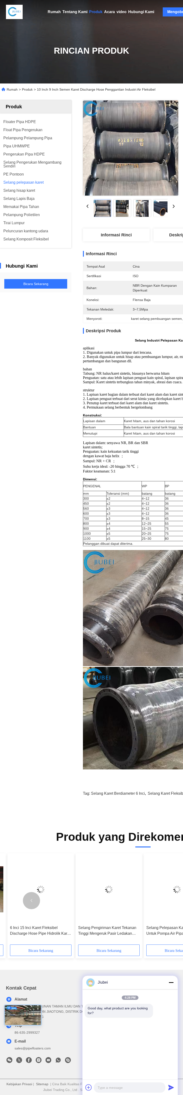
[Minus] (171, 982)
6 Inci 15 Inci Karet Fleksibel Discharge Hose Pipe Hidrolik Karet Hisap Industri (40, 931)
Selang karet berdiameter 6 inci (118, 793)
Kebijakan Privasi (19, 1084)
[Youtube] (48, 1061)
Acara (109, 12)
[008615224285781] (58, 1061)
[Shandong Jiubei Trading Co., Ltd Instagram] (38, 1061)
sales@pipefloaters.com (33, 1048)
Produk (95, 12)
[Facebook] (28, 1061)
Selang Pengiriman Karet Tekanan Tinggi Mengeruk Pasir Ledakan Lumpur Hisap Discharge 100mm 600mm (107, 931)
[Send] (171, 1087)
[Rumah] (14, 12)
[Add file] (88, 1087)
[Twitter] (19, 1061)
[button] (31, 900)
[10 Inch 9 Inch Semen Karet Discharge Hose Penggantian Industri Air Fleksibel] (130, 148)
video (122, 12)
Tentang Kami (74, 12)
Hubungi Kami (141, 12)
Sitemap (42, 1084)
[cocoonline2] (68, 1061)
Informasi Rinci (116, 235)
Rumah (54, 12)
